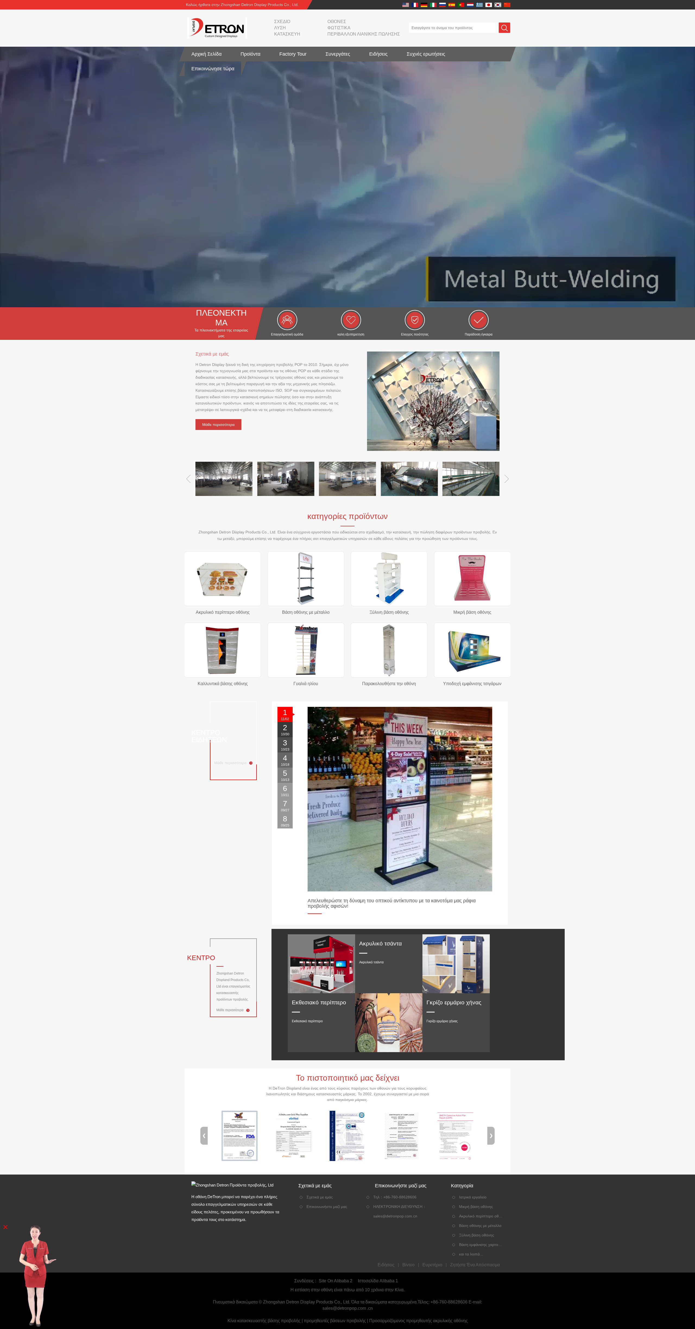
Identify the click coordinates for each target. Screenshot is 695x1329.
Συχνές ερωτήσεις (426, 54)
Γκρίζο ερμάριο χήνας (454, 1002)
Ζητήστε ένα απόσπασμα (475, 1265)
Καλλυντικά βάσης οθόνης (223, 683)
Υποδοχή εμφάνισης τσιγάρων (472, 683)
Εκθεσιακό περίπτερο (319, 1002)
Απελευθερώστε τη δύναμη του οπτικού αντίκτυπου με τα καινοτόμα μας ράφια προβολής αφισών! (392, 903)
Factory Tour (293, 54)
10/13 (285, 775)
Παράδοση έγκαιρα (478, 334)
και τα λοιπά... (471, 1254)
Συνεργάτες (338, 54)
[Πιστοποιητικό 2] (293, 1136)
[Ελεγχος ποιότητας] (415, 320)
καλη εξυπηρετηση (350, 334)
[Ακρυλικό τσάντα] (388, 1022)
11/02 (285, 714)
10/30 (285, 729)
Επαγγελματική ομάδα (287, 334)
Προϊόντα (250, 54)
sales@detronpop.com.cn (395, 1216)
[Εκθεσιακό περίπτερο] (321, 963)
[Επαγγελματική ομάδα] (287, 320)
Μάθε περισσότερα (218, 424)
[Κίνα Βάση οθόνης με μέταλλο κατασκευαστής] (306, 579)
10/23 (285, 745)
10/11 (285, 790)
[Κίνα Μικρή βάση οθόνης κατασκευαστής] (472, 579)
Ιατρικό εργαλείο (472, 1197)
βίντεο (408, 1265)
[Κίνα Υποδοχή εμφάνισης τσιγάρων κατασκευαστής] (472, 650)
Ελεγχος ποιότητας (415, 334)
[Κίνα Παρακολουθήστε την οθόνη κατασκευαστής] (389, 650)
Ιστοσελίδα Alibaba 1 (378, 1281)
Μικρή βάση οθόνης (472, 612)
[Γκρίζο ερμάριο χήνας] (456, 963)
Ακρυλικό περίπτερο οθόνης (223, 612)
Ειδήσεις (378, 54)
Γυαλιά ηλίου (305, 683)
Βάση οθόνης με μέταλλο (306, 612)
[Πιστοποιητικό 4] (401, 1136)
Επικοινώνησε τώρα (212, 68)
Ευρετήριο (432, 1265)
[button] (188, 478)
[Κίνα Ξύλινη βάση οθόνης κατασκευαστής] (389, 579)
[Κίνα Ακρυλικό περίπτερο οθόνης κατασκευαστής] (223, 579)
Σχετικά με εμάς (320, 1197)
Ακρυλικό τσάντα (380, 943)
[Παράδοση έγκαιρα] (479, 320)
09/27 (285, 805)
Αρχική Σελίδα (206, 54)
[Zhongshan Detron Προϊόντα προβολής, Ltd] (216, 28)
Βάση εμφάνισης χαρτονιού (481, 1244)
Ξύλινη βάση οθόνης (389, 612)
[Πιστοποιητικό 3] (347, 1136)
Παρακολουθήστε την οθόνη (389, 683)
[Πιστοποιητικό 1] (239, 1136)
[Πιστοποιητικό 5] (455, 1136)
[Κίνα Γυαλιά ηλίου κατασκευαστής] (306, 650)
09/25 (285, 821)
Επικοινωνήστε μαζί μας (327, 1206)
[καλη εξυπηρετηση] (351, 320)
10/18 (285, 760)
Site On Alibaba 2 (335, 1281)
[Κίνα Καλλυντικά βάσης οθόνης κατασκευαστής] (223, 650)
